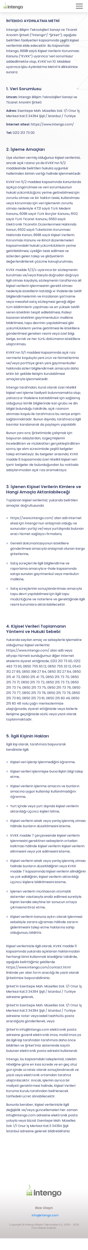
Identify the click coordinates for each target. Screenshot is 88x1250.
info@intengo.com (45, 1215)
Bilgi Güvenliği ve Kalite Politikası (45, 425)
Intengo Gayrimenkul (45, 404)
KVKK (45, 447)
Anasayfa (45, 393)
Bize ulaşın (45, 436)
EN (45, 382)
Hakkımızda (45, 414)
